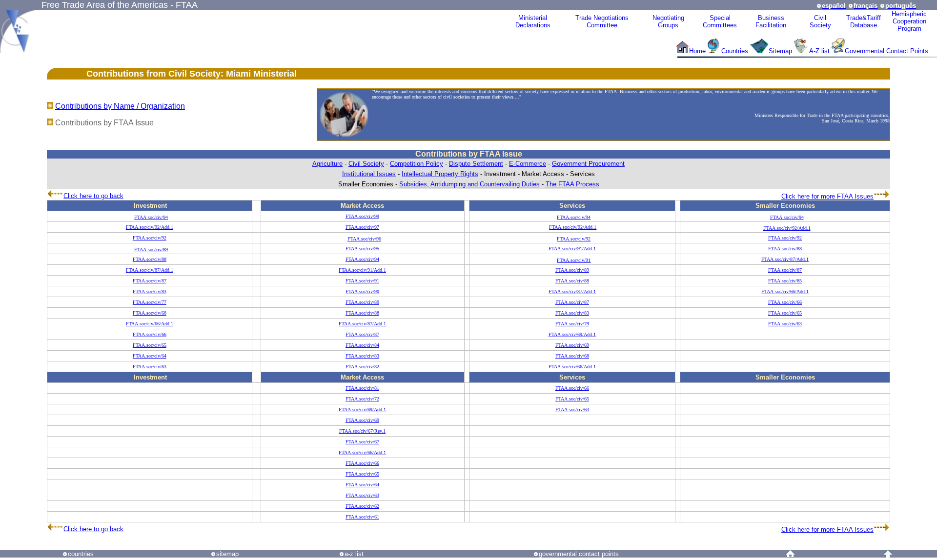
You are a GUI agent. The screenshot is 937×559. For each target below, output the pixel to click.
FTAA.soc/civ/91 (574, 260)
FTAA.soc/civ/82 (362, 366)
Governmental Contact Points (886, 51)
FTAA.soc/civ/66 (785, 302)
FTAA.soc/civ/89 (151, 249)
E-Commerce (527, 163)
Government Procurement (588, 163)
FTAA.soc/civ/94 (151, 217)
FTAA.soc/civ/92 (149, 237)
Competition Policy (416, 163)
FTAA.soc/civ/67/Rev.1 (362, 431)
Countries (735, 51)
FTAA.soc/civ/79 (572, 323)
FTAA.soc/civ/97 (362, 227)
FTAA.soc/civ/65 (785, 313)
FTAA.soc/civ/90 (362, 291)
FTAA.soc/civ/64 (149, 356)
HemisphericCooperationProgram (909, 21)
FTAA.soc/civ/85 (785, 280)
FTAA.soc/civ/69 (572, 345)
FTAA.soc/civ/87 (785, 270)
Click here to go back (93, 196)
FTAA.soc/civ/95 (362, 248)
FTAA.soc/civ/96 (364, 238)
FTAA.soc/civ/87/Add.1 (785, 259)
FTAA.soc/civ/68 (149, 313)
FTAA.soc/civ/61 (362, 516)
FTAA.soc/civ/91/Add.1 (572, 248)
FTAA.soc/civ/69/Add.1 (572, 334)
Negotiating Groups (668, 21)
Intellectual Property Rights (440, 174)
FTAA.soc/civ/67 (362, 441)
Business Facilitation (770, 21)
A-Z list (819, 51)
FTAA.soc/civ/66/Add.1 (785, 291)
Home (697, 51)
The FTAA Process (572, 184)
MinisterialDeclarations (532, 21)
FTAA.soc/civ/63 (785, 323)
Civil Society (366, 163)
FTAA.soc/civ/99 (362, 216)
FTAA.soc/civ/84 (362, 345)
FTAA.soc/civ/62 (362, 506)
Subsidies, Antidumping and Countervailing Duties (469, 184)
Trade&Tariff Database (863, 21)
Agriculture (327, 163)
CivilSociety (820, 21)
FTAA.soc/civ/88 (785, 248)
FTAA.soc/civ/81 (362, 388)
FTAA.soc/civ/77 (149, 302)
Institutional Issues (369, 174)
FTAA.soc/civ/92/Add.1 (149, 227)
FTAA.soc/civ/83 (149, 291)
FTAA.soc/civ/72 (362, 398)
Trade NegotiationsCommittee (602, 21)
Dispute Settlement (476, 163)
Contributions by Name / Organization (120, 106)
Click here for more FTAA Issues (827, 196)
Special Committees (720, 21)
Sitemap (780, 51)
